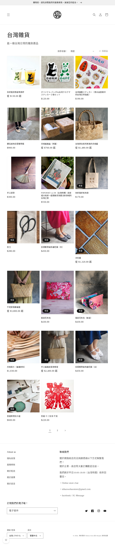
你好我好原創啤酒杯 (15, 92)
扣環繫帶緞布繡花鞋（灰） (52, 247)
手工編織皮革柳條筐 (49, 367)
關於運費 (11, 477)
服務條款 (11, 465)
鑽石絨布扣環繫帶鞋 (15, 144)
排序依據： (63, 51)
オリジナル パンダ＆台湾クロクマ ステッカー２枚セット (55, 93)
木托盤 (78, 258)
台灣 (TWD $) (14, 536)
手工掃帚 (11, 193)
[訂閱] (54, 511)
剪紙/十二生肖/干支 (49, 416)
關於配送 (11, 471)
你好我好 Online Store (86, 535)
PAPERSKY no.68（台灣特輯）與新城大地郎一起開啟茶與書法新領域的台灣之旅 (56, 195)
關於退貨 (11, 484)
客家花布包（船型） (83, 318)
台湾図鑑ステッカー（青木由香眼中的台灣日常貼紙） (90, 93)
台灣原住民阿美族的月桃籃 (86, 144)
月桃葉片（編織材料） (16, 367)
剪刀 (9, 247)
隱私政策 (11, 458)
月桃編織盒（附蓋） (49, 144)
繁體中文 (33, 536)
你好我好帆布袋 (82, 193)
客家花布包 (46, 318)
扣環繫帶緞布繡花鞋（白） (86, 367)
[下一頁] (65, 430)
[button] (8, 15)
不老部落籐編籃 (13, 307)
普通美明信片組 (13, 416)
